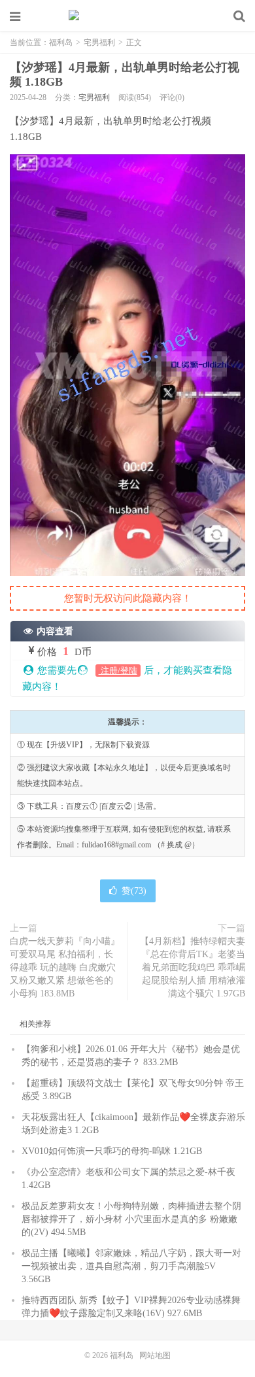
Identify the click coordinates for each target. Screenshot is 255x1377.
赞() (134, 891)
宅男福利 (99, 42)
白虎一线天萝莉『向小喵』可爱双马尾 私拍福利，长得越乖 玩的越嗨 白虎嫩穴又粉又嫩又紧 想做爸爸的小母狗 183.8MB (65, 967)
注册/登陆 (118, 670)
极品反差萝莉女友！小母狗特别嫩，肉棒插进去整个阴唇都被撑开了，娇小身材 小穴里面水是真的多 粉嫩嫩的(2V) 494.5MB (131, 1219)
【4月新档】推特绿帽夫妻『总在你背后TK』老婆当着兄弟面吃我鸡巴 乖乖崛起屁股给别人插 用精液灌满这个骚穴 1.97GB (192, 967)
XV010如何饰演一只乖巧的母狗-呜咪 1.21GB (112, 1151)
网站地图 (155, 1355)
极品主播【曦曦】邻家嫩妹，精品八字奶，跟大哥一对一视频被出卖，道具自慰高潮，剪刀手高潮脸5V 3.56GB (131, 1266)
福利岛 (127, 16)
